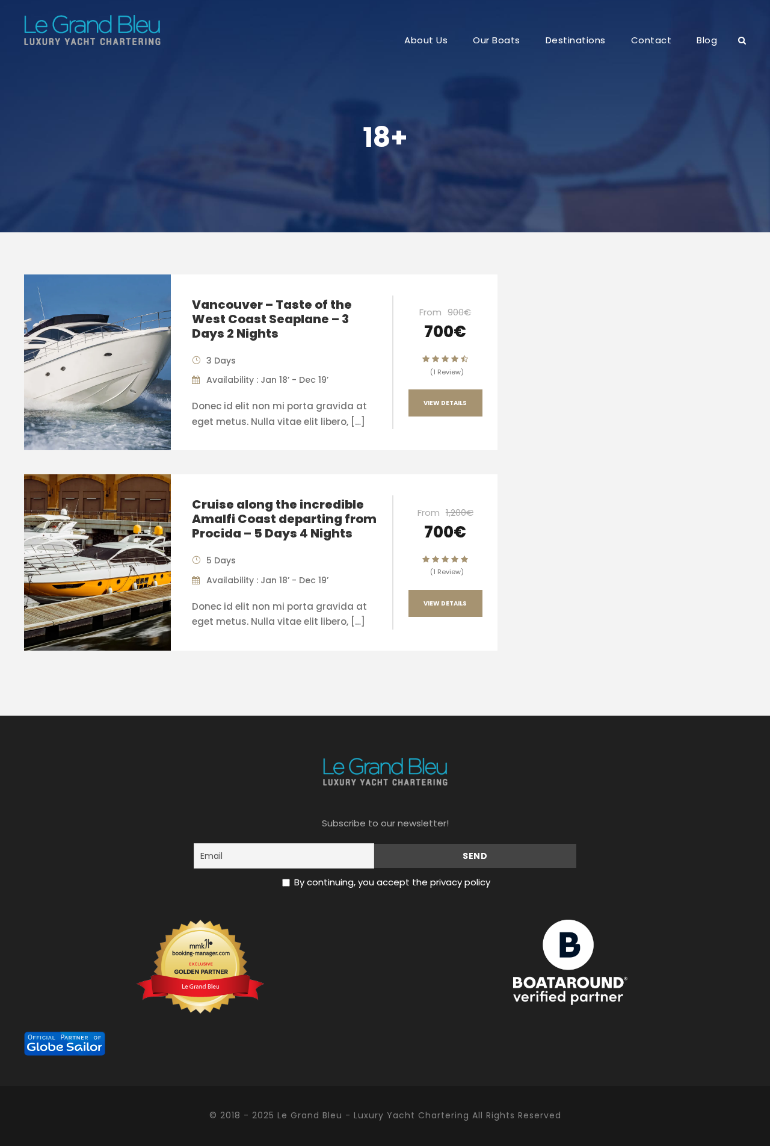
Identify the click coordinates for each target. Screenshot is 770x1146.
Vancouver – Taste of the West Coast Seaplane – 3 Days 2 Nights (272, 319)
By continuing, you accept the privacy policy (392, 882)
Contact (651, 40)
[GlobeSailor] (64, 1042)
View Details (445, 402)
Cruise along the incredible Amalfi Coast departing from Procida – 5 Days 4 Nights (284, 519)
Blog (707, 40)
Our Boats (496, 40)
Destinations (576, 40)
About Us (426, 40)
